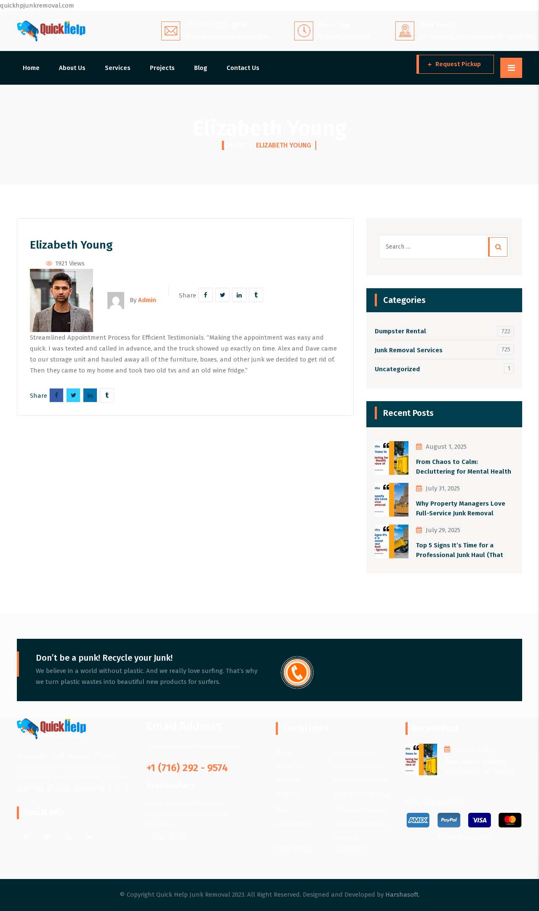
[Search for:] (444, 247)
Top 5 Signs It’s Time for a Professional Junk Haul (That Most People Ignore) (459, 550)
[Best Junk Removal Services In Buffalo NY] (51, 31)
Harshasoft (402, 894)
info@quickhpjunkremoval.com (227, 36)
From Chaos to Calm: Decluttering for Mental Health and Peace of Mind (463, 467)
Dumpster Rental (400, 331)
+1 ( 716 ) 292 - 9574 (216, 25)
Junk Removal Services (409, 350)
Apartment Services (362, 795)
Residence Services (361, 781)
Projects (162, 68)
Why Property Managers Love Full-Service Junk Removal (460, 508)
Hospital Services (359, 766)
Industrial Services (361, 809)
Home (31, 68)
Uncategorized (397, 369)
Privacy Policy (295, 849)
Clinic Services (354, 752)
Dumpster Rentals (361, 824)
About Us (72, 68)
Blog (200, 68)
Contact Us (243, 68)
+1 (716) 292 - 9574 (187, 768)
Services (118, 68)
